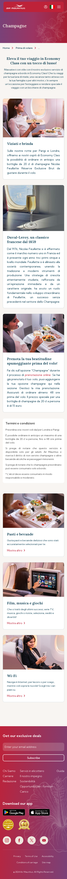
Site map (46, 862)
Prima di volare (24, 48)
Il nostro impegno (31, 776)
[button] (52, 7)
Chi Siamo (9, 771)
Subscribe (33, 758)
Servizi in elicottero (32, 771)
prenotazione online (38, 375)
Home (6, 48)
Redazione (9, 781)
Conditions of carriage (27, 862)
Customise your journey (52, 48)
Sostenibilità (27, 781)
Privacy (17, 856)
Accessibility (48, 856)
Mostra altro (14, 550)
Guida (60, 771)
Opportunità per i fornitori (36, 786)
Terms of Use (31, 856)
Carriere (8, 776)
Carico (24, 791)
